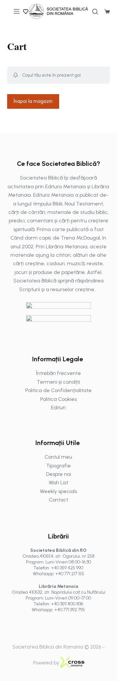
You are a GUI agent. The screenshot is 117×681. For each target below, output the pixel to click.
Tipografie (58, 466)
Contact (58, 500)
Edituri (58, 407)
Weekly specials (58, 491)
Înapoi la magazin (33, 101)
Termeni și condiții (58, 382)
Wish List (58, 482)
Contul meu (58, 457)
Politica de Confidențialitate (58, 390)
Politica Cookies (58, 399)
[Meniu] (17, 11)
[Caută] (95, 11)
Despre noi (58, 474)
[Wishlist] (26, 11)
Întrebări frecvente (58, 373)
